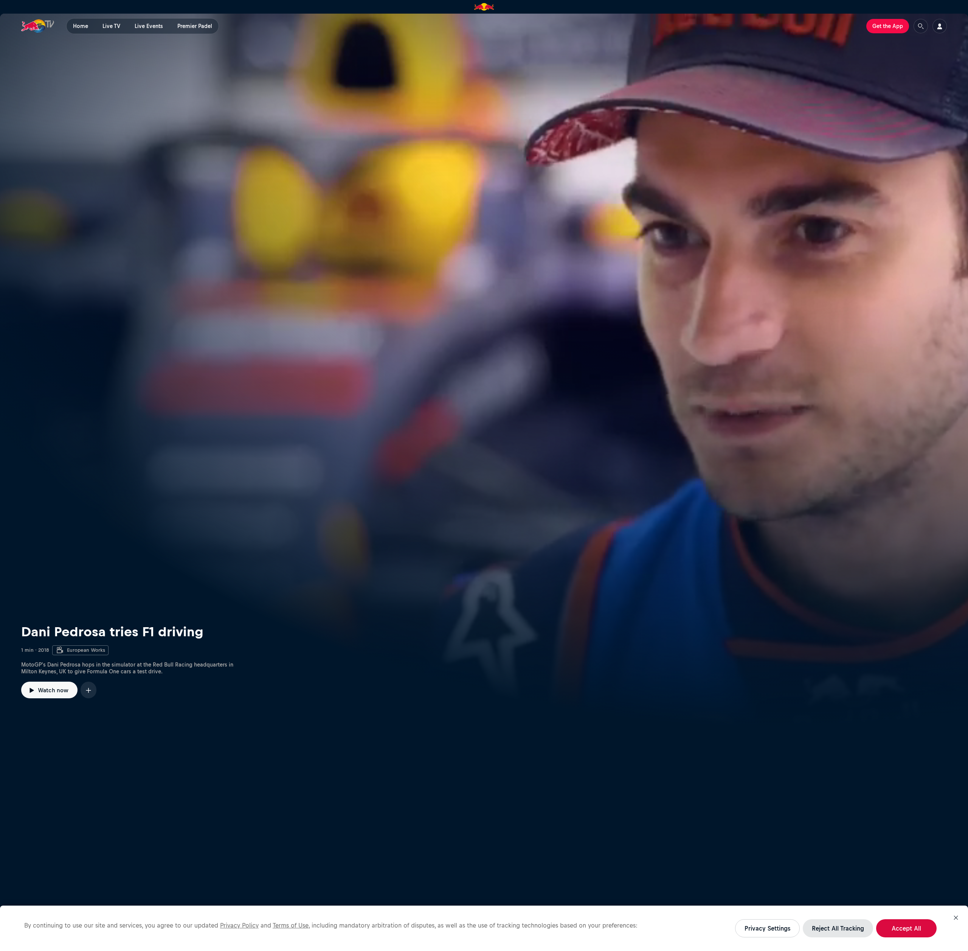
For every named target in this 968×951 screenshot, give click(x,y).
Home (80, 26)
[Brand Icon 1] (484, 7)
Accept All (906, 928)
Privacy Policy (239, 925)
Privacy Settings (767, 928)
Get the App (887, 26)
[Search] (921, 26)
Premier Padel (194, 26)
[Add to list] (88, 690)
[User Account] (939, 26)
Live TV (111, 26)
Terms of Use (291, 925)
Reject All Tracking (838, 928)
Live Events (149, 26)
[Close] (955, 917)
